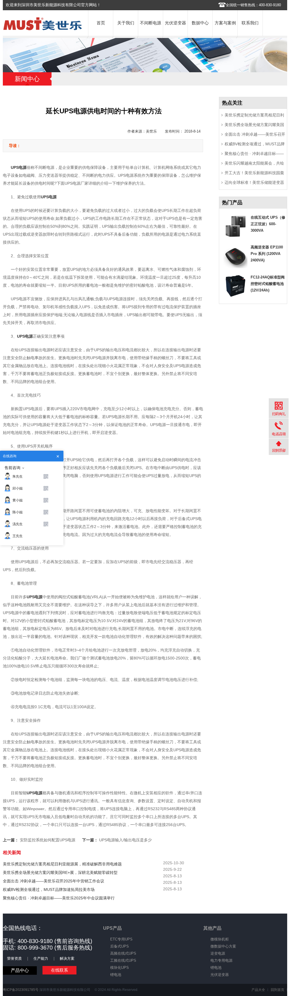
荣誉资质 (14, 958)
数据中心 (200, 22)
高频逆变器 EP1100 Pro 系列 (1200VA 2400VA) (267, 253)
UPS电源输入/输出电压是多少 (125, 840)
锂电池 (115, 974)
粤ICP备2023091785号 (21, 990)
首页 (101, 22)
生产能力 (40, 958)
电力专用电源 (221, 960)
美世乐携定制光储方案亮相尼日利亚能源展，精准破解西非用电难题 (62, 864)
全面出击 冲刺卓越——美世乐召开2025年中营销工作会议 (53, 881)
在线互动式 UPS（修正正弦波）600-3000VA (268, 224)
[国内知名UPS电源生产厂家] (42, 29)
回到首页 (277, 990)
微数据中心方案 (223, 946)
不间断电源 (150, 22)
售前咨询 (12, 467)
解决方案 (67, 958)
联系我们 (250, 22)
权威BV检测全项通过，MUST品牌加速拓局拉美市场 (49, 889)
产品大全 (258, 990)
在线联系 (59, 970)
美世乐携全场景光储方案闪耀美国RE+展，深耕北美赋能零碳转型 (60, 872)
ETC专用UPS (121, 939)
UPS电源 (19, 167)
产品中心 (20, 970)
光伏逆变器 (175, 22)
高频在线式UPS (123, 953)
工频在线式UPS (123, 960)
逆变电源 (217, 953)
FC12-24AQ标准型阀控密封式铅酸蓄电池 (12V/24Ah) (268, 283)
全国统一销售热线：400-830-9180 (253, 5)
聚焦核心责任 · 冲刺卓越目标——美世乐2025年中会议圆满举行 (59, 898)
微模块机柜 (219, 939)
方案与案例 (225, 22)
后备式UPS (119, 946)
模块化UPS (119, 967)
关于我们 (125, 22)
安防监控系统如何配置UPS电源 (47, 840)
